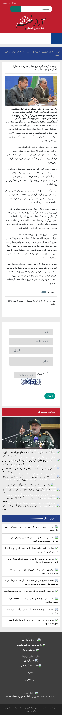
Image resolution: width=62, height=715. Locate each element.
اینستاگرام (30, 679)
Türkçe (15, 3)
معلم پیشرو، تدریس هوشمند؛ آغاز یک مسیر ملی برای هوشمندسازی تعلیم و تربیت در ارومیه (31, 582)
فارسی (6, 3)
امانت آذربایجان (28, 665)
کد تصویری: (42, 373)
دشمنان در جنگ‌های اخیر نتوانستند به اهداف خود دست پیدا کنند (33, 600)
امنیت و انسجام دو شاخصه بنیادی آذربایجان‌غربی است (28, 591)
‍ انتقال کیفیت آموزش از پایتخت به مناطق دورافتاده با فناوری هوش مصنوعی (31, 550)
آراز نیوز (28, 660)
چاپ (53, 304)
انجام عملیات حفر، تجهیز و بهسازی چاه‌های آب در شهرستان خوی (33, 622)
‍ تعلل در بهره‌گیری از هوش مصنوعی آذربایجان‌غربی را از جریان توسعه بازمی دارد (31, 560)
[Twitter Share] (36, 313)
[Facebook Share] (29, 313)
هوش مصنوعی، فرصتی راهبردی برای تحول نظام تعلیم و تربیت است (33, 571)
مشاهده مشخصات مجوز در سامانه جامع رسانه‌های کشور (31, 696)
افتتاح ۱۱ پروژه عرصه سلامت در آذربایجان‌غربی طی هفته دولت (32, 611)
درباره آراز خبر (28, 640)
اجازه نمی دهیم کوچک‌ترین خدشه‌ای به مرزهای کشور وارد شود (31, 528)
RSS (30, 686)
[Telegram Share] (26, 313)
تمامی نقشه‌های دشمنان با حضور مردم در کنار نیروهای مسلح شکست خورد (34, 539)
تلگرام (30, 672)
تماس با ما (28, 650)
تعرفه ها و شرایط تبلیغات (28, 645)
